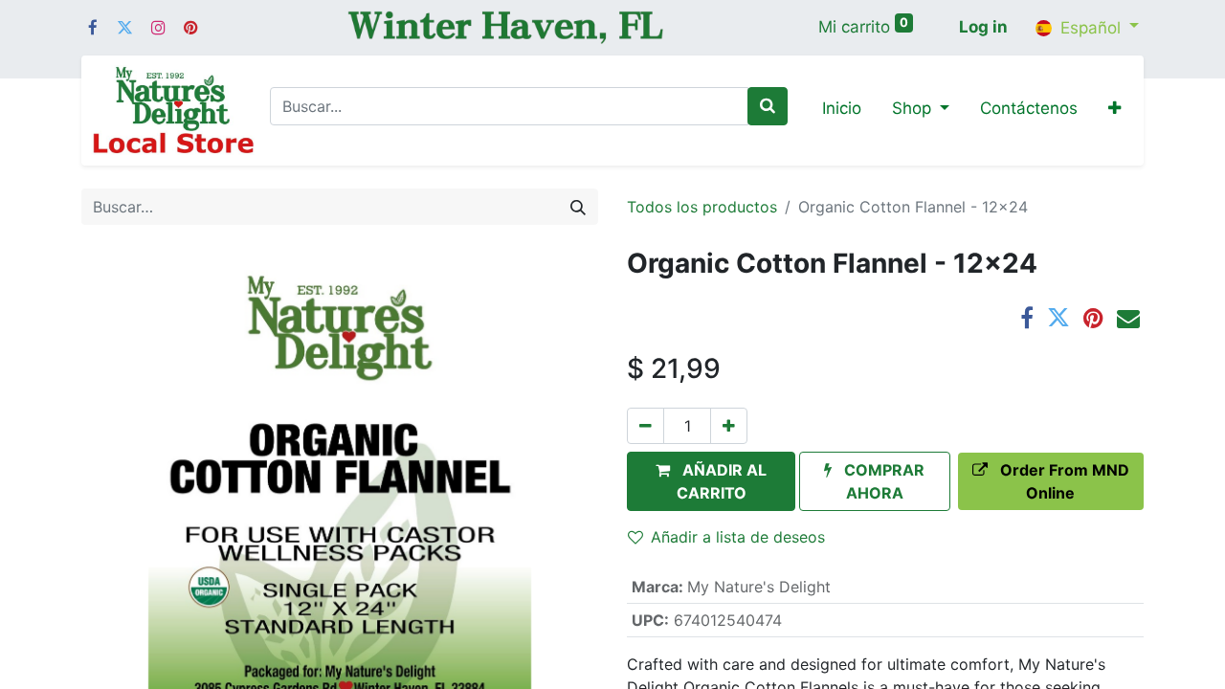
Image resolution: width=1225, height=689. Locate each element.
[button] (1114, 110)
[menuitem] (841, 110)
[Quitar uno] (645, 426)
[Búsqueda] (578, 207)
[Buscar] (767, 106)
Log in (983, 26)
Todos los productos (702, 206)
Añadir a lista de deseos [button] (738, 536)
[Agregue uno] (728, 426)
